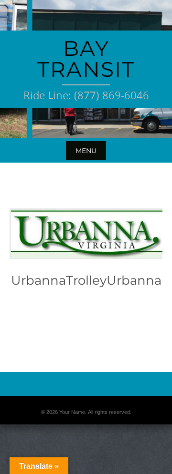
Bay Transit (86, 58)
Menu (86, 150)
